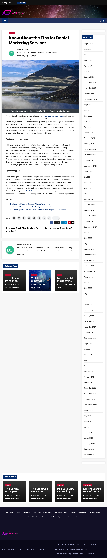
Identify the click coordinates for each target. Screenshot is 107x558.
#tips (34, 56)
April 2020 (88, 432)
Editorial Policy (94, 513)
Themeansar (40, 549)
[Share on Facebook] (14, 218)
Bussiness (87, 485)
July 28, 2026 (64, 495)
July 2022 (87, 282)
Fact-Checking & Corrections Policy (42, 517)
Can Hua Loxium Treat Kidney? (59, 228)
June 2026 (88, 55)
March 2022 (88, 305)
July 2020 (87, 416)
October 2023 (89, 221)
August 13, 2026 (13, 495)
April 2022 (88, 299)
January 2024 (89, 210)
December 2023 (90, 216)
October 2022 (89, 266)
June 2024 (88, 182)
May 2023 (88, 244)
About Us (26, 513)
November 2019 (90, 455)
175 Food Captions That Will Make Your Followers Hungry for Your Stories (38, 210)
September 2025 (90, 99)
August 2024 (88, 171)
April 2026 (88, 66)
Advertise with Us (61, 513)
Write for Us (47, 513)
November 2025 (90, 88)
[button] (100, 21)
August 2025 (88, 105)
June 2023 (88, 238)
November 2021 (90, 327)
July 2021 (87, 349)
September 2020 (90, 405)
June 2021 (88, 355)
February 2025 (89, 138)
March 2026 (88, 71)
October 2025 (89, 94)
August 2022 (88, 277)
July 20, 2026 (90, 495)
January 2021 (89, 382)
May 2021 (87, 360)
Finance (60, 485)
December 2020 (90, 388)
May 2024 (88, 188)
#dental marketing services (40, 52)
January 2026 (89, 77)
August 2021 (88, 344)
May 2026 (88, 60)
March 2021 (88, 371)
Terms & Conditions (78, 513)
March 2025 (88, 133)
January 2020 (89, 449)
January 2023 (89, 249)
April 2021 (87, 366)
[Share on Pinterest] (34, 218)
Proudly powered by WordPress (11, 549)
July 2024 (87, 177)
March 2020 (88, 438)
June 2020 (88, 421)
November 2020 (90, 394)
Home (18, 513)
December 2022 (90, 255)
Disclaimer (37, 513)
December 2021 (90, 321)
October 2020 (89, 399)
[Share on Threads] (49, 218)
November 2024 (90, 155)
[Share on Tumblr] (44, 218)
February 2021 (89, 377)
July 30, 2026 (38, 495)
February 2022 (89, 310)
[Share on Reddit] (39, 218)
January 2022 (89, 316)
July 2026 (87, 49)
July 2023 (87, 232)
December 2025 (90, 83)
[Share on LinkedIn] (24, 218)
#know (54, 52)
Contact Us (9, 513)
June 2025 (88, 116)
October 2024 (89, 160)
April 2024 (88, 194)
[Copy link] (56, 218)
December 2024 (90, 149)
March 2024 (88, 199)
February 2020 (89, 444)
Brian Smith (23, 50)
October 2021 (89, 332)
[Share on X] (19, 218)
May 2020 (88, 427)
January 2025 (89, 144)
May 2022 (88, 294)
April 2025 (88, 127)
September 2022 (90, 271)
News (11, 33)
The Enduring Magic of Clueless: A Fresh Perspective (30, 204)
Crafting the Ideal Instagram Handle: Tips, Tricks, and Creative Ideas (36, 207)
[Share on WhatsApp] (29, 218)
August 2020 (89, 410)
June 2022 (88, 288)
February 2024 (89, 205)
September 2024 (90, 166)
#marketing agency (24, 56)
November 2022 (90, 260)
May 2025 (88, 121)
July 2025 (87, 110)
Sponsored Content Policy (68, 517)
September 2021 (90, 338)
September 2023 (90, 227)
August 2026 (89, 44)
